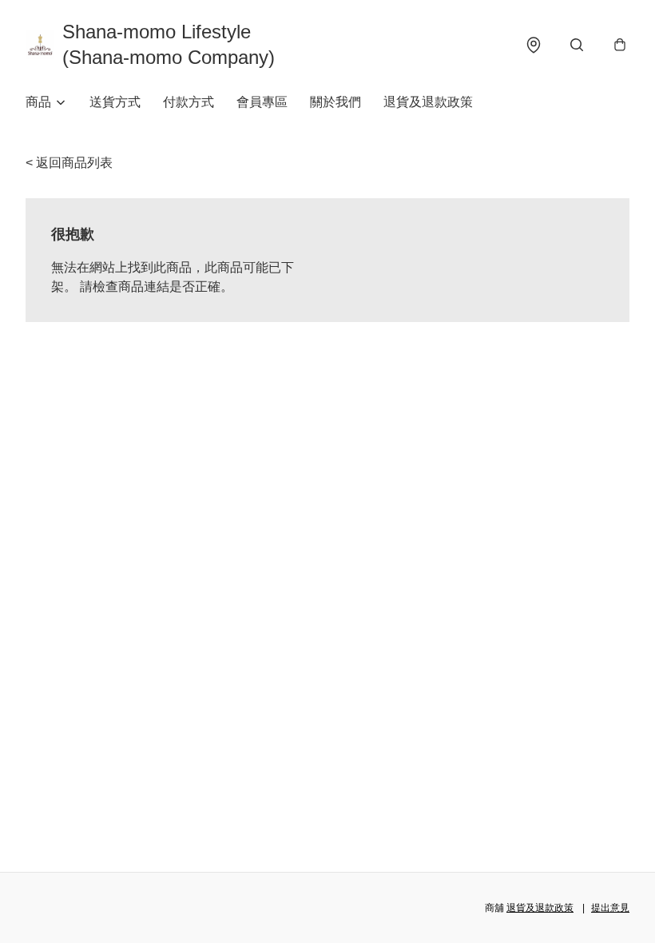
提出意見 (610, 907)
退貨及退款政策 (428, 102)
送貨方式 (115, 102)
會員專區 (262, 102)
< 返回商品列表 (69, 162)
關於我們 (335, 102)
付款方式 (188, 102)
